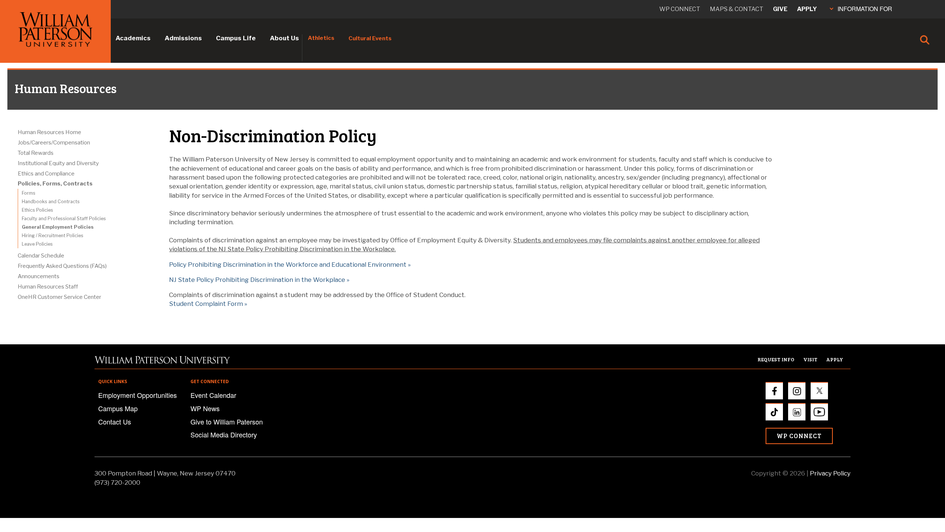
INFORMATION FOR (865, 8)
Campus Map (118, 408)
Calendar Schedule (41, 256)
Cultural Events (370, 38)
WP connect (679, 9)
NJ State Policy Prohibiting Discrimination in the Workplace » (259, 279)
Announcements (38, 276)
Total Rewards (36, 153)
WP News (205, 408)
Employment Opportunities (137, 395)
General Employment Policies (58, 227)
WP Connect (799, 436)
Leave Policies (37, 244)
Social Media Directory (223, 434)
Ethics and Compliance (46, 174)
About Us (284, 38)
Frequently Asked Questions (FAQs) (62, 266)
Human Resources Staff (48, 287)
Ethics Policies (37, 210)
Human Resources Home (49, 132)
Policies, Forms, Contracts (55, 184)
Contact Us (114, 421)
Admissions (183, 38)
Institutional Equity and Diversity (58, 163)
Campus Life (236, 38)
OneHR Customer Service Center (59, 297)
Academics (133, 38)
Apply (807, 9)
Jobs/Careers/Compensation (54, 143)
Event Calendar (213, 395)
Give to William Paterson (226, 421)
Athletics (321, 38)
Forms (28, 193)
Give (780, 9)
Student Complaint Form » (208, 303)
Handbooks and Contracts (51, 201)
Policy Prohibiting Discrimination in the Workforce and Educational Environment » (290, 264)
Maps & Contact (736, 9)
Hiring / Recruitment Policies (52, 235)
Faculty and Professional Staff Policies (64, 218)
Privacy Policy (830, 473)
